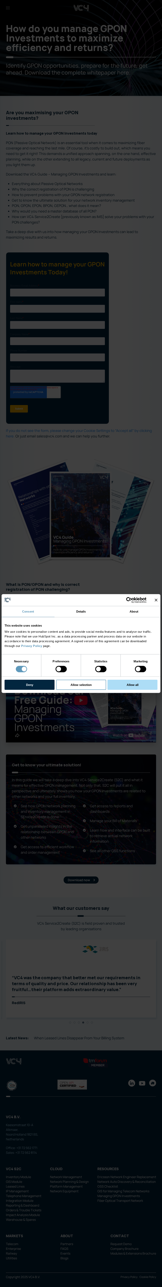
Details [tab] (81, 611)
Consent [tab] (28, 611)
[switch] (61, 669)
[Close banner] (156, 600)
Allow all (132, 684)
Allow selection (81, 684)
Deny (29, 684)
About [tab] (134, 611)
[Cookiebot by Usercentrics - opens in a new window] (129, 600)
